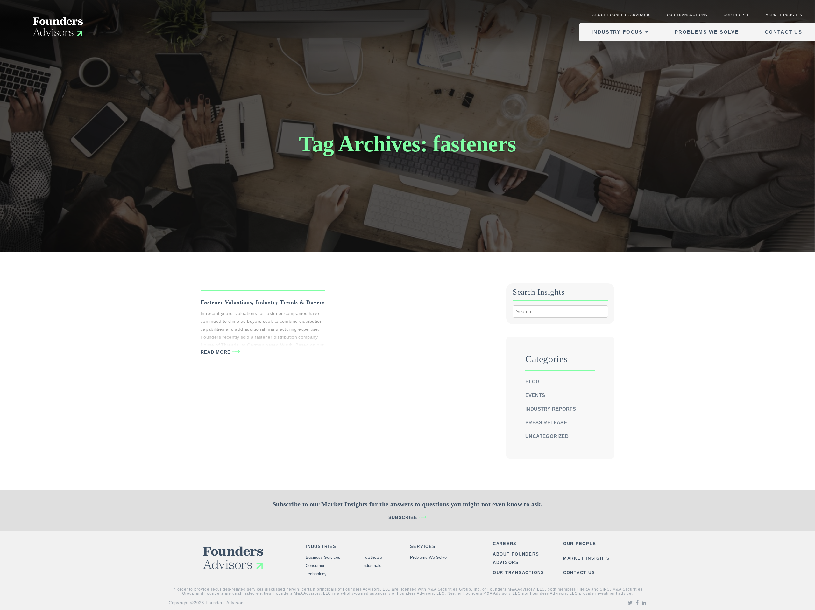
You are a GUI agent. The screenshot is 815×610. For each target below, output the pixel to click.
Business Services (323, 557)
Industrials (371, 565)
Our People (737, 15)
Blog (532, 381)
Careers (505, 543)
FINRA (583, 589)
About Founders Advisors (621, 15)
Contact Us (783, 32)
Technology (316, 574)
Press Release (546, 422)
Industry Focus (617, 32)
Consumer (315, 565)
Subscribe (402, 517)
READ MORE (215, 352)
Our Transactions (687, 15)
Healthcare (372, 557)
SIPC (605, 589)
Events (535, 395)
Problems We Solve (707, 32)
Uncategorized (547, 436)
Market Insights (784, 15)
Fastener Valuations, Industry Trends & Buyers (262, 302)
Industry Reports (550, 409)
